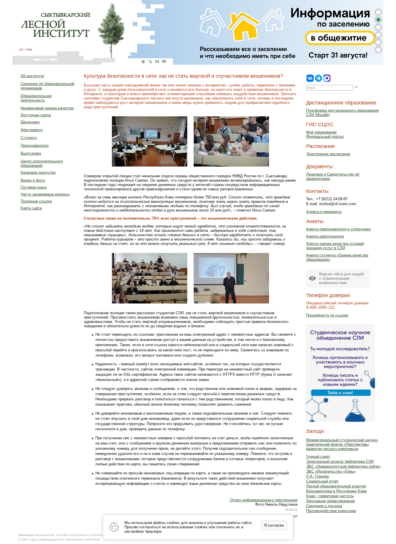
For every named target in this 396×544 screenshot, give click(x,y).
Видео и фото (33, 180)
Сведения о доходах (324, 506)
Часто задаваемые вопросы (45, 194)
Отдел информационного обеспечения (263, 500)
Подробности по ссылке (327, 315)
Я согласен (274, 525)
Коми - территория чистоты (330, 496)
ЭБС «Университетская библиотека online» (343, 466)
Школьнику (30, 122)
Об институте (32, 76)
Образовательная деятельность (36, 98)
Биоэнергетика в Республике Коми (336, 491)
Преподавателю (35, 145)
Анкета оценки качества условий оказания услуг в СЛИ (335, 245)
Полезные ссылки (36, 201)
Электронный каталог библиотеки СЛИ (340, 461)
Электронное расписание (328, 154)
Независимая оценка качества (47, 108)
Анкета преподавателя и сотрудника (338, 229)
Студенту (29, 137)
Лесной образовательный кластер (336, 486)
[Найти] (356, 87)
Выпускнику (31, 153)
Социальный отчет (322, 481)
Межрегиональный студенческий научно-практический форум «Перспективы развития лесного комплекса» (342, 444)
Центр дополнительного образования (42, 163)
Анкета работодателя (325, 236)
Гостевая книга (34, 187)
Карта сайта (31, 208)
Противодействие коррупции (331, 511)
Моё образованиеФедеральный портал (325, 134)
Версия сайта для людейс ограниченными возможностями (341, 278)
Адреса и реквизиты (323, 211)
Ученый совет (318, 456)
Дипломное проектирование (330, 501)
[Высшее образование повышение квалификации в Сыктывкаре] (92, 32)
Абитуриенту (32, 130)
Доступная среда (36, 115)
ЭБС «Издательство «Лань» (331, 471)
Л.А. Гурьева (317, 476)
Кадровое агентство (38, 172)
